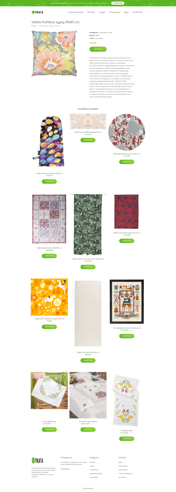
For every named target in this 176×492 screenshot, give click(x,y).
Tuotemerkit (137, 12)
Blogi (126, 12)
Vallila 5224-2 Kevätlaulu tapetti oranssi (49, 319)
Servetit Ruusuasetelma (88, 421)
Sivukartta (122, 477)
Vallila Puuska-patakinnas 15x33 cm (49, 173)
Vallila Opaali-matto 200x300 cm (49, 248)
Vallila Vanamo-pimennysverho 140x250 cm (88, 259)
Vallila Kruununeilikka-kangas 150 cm (88, 132)
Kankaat (91, 12)
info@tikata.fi (65, 469)
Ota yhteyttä (123, 466)
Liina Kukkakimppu (49, 421)
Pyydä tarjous (118, 3)
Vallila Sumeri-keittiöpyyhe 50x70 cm (126, 233)
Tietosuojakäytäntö (126, 473)
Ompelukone (114, 12)
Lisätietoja (98, 49)
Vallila (110, 32)
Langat (102, 12)
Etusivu (33, 26)
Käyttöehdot (123, 470)
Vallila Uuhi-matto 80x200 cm (88, 352)
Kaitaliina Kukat (127, 431)
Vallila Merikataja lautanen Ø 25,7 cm (126, 154)
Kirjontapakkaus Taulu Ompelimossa (126, 328)
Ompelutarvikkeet (75, 12)
